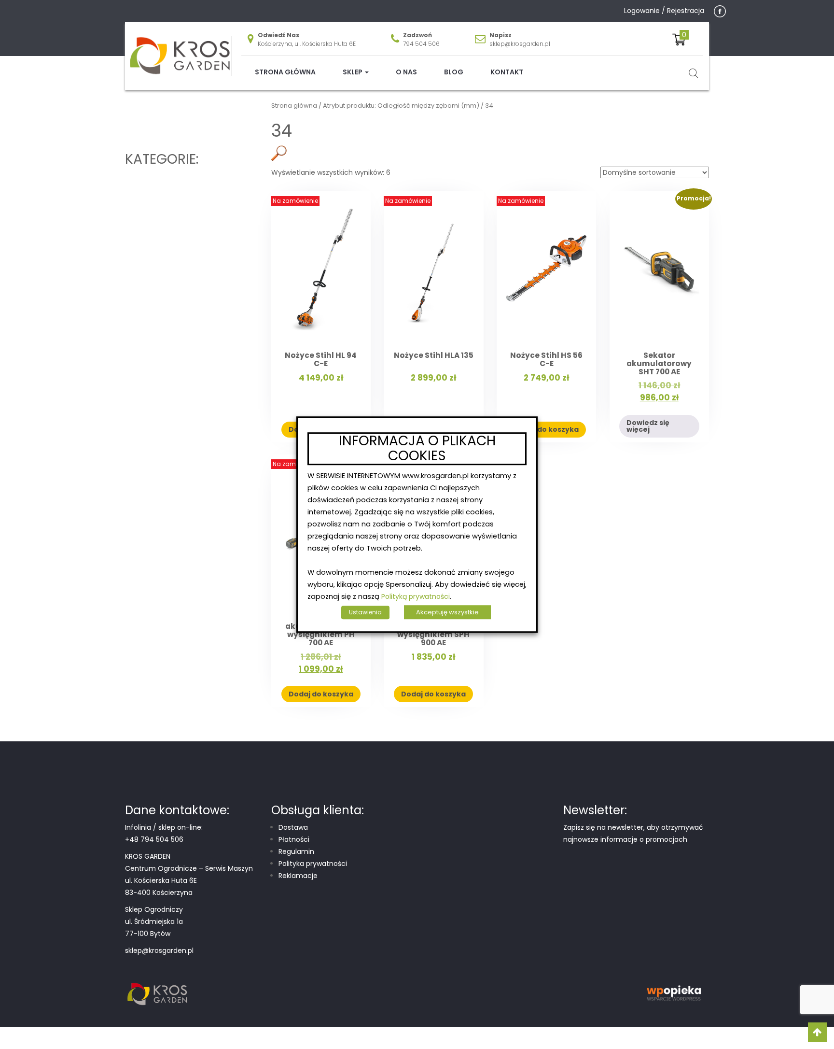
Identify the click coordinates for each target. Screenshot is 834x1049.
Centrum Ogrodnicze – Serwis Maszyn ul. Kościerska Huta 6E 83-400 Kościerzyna (189, 880)
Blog (453, 72)
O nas (406, 72)
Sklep (353, 72)
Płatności (293, 839)
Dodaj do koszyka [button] (546, 429)
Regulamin (296, 851)
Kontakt (506, 72)
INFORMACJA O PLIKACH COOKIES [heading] (417, 448)
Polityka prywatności (312, 863)
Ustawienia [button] (365, 612)
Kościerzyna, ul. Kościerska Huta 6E (307, 44)
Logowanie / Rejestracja (664, 10)
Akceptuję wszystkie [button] (447, 612)
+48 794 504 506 (154, 839)
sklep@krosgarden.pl (519, 44)
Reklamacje (298, 875)
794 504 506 (421, 44)
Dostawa (293, 827)
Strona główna (285, 72)
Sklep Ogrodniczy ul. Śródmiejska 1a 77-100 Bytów (154, 921)
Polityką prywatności (415, 596)
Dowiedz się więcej (647, 426)
